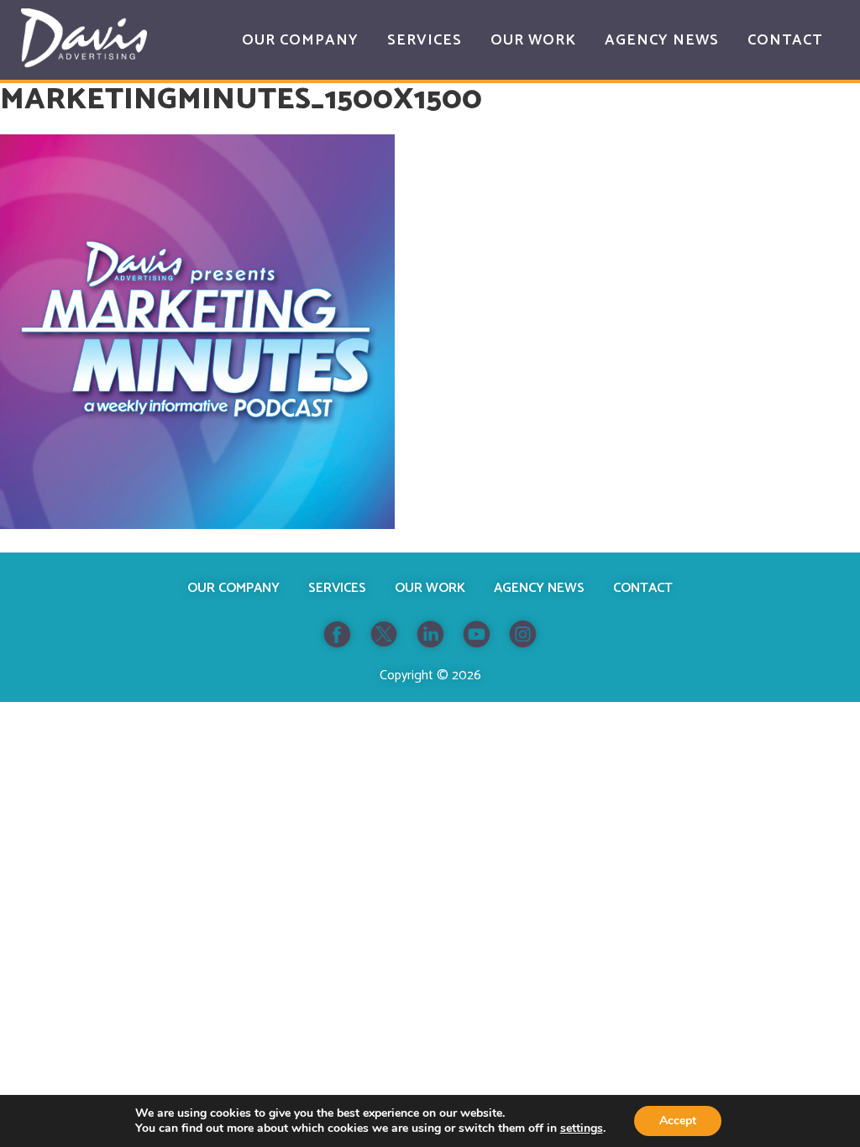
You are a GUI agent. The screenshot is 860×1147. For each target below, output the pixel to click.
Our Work (430, 588)
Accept (677, 1121)
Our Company (233, 588)
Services (337, 588)
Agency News (539, 588)
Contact (643, 588)
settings (581, 1128)
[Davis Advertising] (84, 38)
